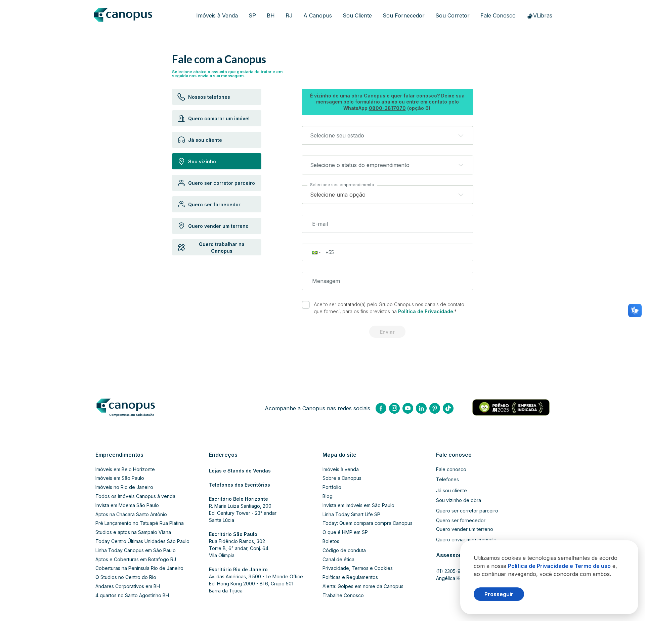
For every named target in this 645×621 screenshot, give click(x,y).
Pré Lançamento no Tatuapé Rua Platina (139, 523)
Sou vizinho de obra (458, 500)
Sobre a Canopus (341, 478)
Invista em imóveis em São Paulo (358, 505)
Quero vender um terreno (464, 529)
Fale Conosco (498, 15)
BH (271, 15)
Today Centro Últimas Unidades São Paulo (142, 541)
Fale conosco (451, 469)
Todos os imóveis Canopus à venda (135, 496)
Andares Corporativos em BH (127, 586)
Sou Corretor (452, 15)
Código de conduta (344, 550)
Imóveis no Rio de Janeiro (124, 487)
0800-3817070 (387, 108)
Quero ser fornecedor (460, 520)
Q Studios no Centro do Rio (125, 577)
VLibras (542, 15)
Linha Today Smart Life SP (351, 514)
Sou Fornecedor (404, 15)
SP (252, 15)
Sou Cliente (357, 15)
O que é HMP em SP (345, 532)
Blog (327, 496)
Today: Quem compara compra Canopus (367, 523)
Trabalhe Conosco (343, 595)
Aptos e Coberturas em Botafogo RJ (135, 559)
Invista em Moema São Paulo (127, 505)
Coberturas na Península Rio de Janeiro (139, 568)
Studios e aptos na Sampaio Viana (133, 532)
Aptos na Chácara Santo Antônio (131, 514)
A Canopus (317, 15)
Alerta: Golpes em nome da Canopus (362, 586)
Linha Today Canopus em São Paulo (135, 550)
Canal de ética (338, 559)
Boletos (330, 541)
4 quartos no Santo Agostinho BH (132, 595)
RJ (289, 15)
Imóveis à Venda (217, 15)
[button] (387, 135)
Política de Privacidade (425, 311)
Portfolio (331, 487)
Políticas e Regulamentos (350, 577)
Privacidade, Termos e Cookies (357, 568)
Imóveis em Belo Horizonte (125, 469)
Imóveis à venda (340, 469)
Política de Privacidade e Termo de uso (559, 566)
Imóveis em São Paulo (119, 478)
